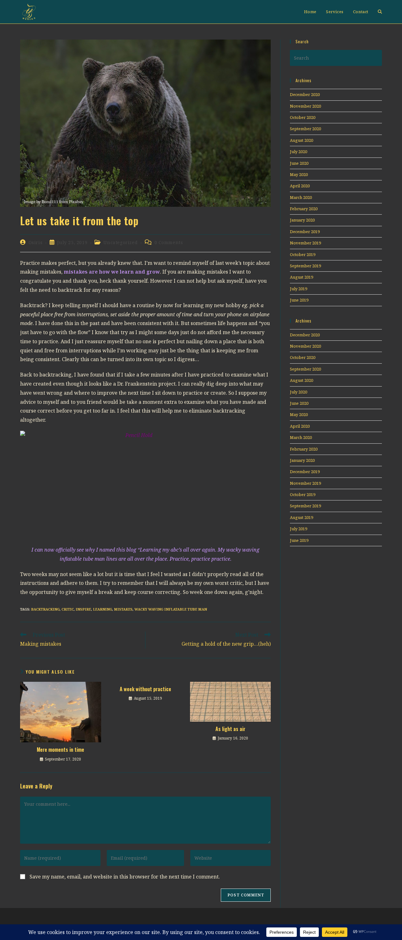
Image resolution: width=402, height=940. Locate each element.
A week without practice (145, 689)
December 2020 (305, 94)
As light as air (230, 728)
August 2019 (301, 277)
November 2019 (305, 243)
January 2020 (302, 220)
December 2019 (305, 231)
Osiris (36, 242)
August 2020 (301, 140)
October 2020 (302, 117)
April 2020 (300, 186)
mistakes (123, 609)
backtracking (45, 609)
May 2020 (299, 174)
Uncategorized (120, 242)
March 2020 (301, 197)
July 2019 (298, 288)
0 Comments (169, 242)
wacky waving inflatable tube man (170, 609)
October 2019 (302, 254)
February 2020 (304, 208)
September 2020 (305, 128)
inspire (83, 609)
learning (102, 609)
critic (68, 609)
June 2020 (299, 163)
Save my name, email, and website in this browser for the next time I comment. (125, 876)
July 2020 (298, 151)
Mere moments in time (60, 749)
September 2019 (305, 266)
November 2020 (305, 106)
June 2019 (299, 300)
